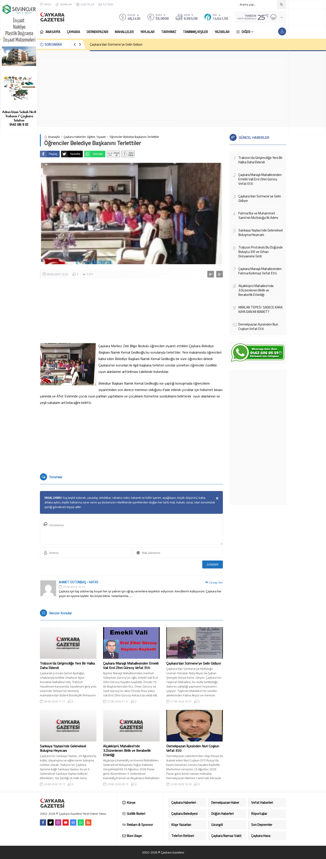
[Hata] (128, 154)
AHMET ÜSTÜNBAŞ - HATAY (78, 582)
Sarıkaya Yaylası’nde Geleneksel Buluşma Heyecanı (63, 748)
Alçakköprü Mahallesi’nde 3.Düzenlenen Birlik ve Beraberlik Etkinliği (127, 750)
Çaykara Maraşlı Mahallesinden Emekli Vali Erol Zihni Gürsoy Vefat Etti (131, 665)
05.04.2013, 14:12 (74, 587)
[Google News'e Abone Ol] (113, 154)
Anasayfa (54, 136)
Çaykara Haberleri (75, 136)
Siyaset (101, 136)
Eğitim (91, 136)
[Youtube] (66, 822)
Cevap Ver (216, 582)
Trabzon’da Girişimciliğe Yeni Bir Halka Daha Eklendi (67, 665)
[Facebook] (43, 822)
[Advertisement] (307, 67)
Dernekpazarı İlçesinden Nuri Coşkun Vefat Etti (192, 748)
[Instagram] (58, 822)
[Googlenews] (73, 822)
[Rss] (88, 822)
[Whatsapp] (81, 822)
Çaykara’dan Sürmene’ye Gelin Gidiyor (116, 44)
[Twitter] (50, 822)
